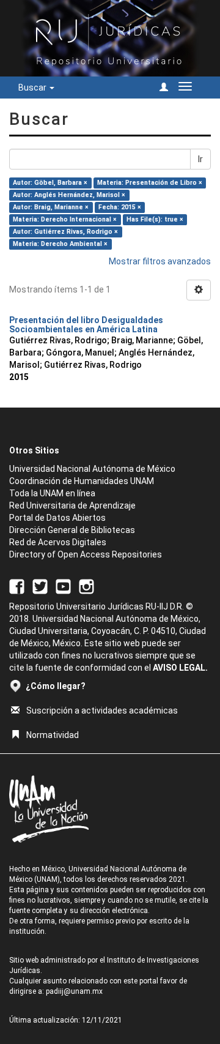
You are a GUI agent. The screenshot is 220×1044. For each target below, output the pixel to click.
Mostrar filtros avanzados (160, 261)
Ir (200, 159)
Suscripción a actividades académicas (102, 710)
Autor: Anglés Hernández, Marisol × (69, 195)
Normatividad (52, 735)
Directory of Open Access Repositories (85, 554)
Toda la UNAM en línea (52, 493)
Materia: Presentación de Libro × (149, 183)
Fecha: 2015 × (119, 207)
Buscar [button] (33, 87)
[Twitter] (40, 586)
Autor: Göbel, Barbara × (50, 183)
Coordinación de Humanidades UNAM (81, 481)
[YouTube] (63, 586)
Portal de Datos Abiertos (57, 518)
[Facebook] (16, 586)
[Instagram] (86, 586)
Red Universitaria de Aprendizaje (72, 505)
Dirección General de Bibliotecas (72, 530)
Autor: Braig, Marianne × (51, 207)
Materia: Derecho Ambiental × (60, 244)
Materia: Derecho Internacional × (65, 219)
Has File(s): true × (155, 219)
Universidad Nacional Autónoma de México (92, 469)
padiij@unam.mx (74, 991)
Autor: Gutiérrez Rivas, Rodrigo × (65, 232)
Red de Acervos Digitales (57, 542)
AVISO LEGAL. (180, 668)
